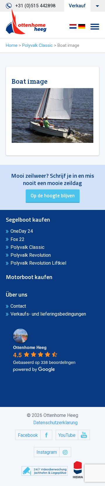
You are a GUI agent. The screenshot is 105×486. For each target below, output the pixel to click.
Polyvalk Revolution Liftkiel (38, 263)
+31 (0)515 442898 (35, 5)
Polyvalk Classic (37, 45)
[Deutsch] (81, 28)
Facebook (28, 435)
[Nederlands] (73, 28)
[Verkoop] (26, 22)
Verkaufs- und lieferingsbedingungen (48, 314)
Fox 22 (17, 239)
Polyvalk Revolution (30, 255)
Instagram (46, 452)
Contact (18, 306)
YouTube (67, 435)
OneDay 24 (21, 231)
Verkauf (77, 5)
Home (12, 45)
